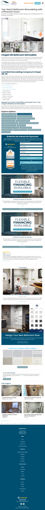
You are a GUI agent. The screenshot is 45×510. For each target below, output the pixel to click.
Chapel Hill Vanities (6, 132)
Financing (23, 441)
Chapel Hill (22, 469)
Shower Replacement (7, 87)
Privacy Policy (36, 171)
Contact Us (22, 444)
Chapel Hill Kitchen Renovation (20, 130)
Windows (22, 461)
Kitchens (22, 458)
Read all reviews (6, 261)
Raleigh (22, 467)
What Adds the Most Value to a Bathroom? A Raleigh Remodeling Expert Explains (22, 295)
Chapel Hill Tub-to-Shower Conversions (10, 127)
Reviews (22, 484)
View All (22, 476)
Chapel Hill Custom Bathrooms (8, 120)
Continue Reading (22, 301)
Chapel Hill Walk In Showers (25, 127)
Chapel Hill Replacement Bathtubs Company (29, 123)
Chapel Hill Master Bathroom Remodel (10, 123)
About (22, 482)
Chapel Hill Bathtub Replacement (9, 118)
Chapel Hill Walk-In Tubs (7, 130)
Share (22, 205)
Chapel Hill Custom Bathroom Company (26, 118)
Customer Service (22, 446)
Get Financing (22, 209)
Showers (22, 456)
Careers (22, 491)
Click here (21, 375)
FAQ (22, 439)
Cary (23, 473)
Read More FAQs (7, 379)
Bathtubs (23, 454)
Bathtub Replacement (7, 85)
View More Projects (5, 420)
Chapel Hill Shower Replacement (8, 125)
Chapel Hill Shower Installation (34, 130)
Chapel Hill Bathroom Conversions (9, 114)
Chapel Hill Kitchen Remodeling (23, 120)
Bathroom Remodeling (22, 452)
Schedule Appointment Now (31, 162)
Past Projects (22, 488)
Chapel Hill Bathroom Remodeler (24, 114)
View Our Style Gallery (22, 367)
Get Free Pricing (31, 158)
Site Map (25, 506)
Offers (22, 486)
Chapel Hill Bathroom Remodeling (9, 116)
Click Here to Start (22, 342)
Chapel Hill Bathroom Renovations (25, 116)
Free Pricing (37, 3)
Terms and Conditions (29, 171)
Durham (22, 471)
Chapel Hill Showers (21, 125)
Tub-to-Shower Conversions (9, 89)
